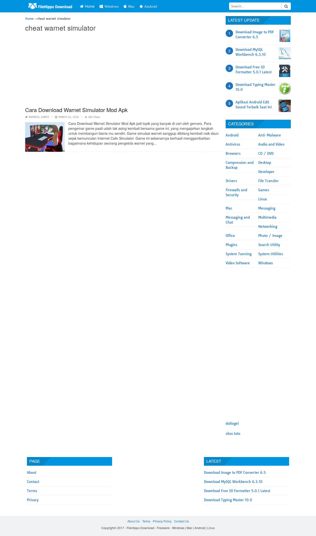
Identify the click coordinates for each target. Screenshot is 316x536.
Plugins (231, 245)
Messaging (266, 208)
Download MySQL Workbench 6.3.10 (233, 481)
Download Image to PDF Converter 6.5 (235, 472)
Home (90, 6)
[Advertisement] (122, 69)
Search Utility (269, 245)
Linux (262, 199)
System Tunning (239, 254)
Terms (32, 491)
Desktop (264, 162)
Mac (131, 6)
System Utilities (270, 254)
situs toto (233, 433)
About (31, 472)
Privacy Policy (162, 521)
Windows (111, 6)
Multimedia (267, 217)
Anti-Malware (269, 135)
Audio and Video (271, 144)
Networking (267, 226)
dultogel (232, 423)
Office (230, 235)
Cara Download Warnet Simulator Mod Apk (76, 110)
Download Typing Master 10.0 (228, 500)
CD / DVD (266, 153)
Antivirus (233, 144)
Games (45, 117)
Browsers (233, 153)
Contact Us (181, 521)
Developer (266, 172)
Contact (33, 481)
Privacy (33, 500)
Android (150, 6)
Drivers (231, 181)
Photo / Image (270, 235)
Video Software (238, 263)
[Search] (286, 6)
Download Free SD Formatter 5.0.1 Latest (237, 491)
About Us (133, 521)
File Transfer (268, 181)
